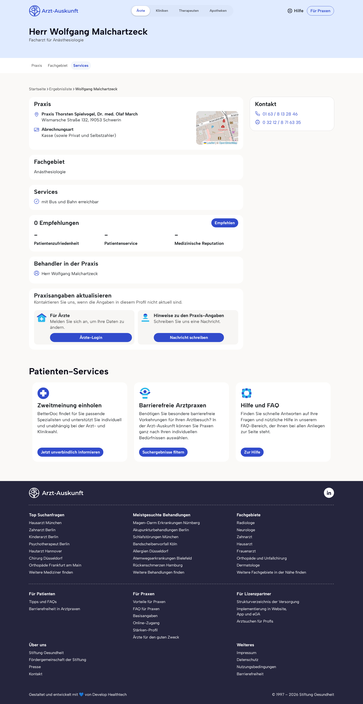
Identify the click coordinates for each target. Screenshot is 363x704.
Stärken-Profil (145, 630)
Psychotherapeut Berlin (49, 544)
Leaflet (210, 142)
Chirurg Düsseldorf (45, 558)
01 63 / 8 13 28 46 (280, 114)
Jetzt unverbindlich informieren (70, 452)
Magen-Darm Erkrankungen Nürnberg (166, 522)
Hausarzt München (45, 522)
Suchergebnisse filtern (163, 452)
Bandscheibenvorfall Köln (155, 544)
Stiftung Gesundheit (46, 652)
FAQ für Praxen (146, 609)
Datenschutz (247, 659)
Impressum (246, 652)
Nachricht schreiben (189, 337)
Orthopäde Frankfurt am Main (55, 565)
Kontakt (35, 674)
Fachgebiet (57, 65)
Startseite (37, 89)
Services (80, 65)
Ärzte (141, 11)
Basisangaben (145, 616)
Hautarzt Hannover (45, 551)
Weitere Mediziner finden (51, 572)
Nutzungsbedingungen (256, 667)
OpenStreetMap (228, 142)
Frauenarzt (246, 551)
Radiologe (246, 522)
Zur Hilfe (252, 452)
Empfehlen (225, 222)
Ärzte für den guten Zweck (156, 637)
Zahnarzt (244, 537)
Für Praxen (320, 10)
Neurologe (246, 530)
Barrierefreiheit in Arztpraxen (54, 609)
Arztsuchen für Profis (255, 621)
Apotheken (218, 11)
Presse (35, 667)
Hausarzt (244, 544)
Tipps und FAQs (43, 601)
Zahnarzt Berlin (42, 530)
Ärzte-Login (91, 337)
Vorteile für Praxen (149, 601)
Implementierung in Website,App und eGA (262, 612)
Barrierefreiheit (250, 674)
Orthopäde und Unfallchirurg (262, 558)
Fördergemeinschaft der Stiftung (57, 659)
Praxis (37, 65)
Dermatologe (248, 565)
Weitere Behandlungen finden (158, 572)
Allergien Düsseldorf (150, 551)
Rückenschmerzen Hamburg (158, 565)
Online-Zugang (146, 623)
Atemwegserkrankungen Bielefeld (162, 558)
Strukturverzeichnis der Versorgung (268, 601)
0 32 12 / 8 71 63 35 (282, 122)
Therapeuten (189, 11)
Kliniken (162, 11)
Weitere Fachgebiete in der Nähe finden (271, 572)
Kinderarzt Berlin (43, 537)
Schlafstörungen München (155, 537)
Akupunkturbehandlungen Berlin (161, 530)
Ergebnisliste (60, 89)
